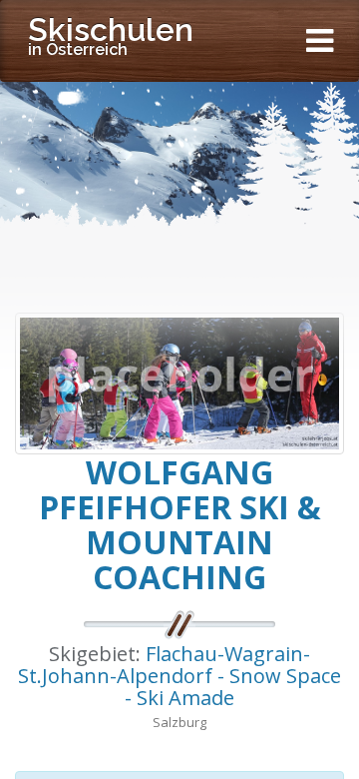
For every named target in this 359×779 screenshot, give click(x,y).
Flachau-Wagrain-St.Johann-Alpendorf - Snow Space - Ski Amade (179, 675)
